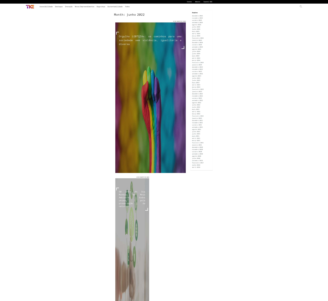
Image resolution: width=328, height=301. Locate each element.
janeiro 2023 (197, 92)
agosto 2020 (196, 156)
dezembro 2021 (197, 120)
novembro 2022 (197, 96)
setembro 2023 (197, 74)
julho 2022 (196, 105)
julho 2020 (196, 158)
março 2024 (196, 60)
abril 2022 (196, 112)
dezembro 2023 (197, 67)
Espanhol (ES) (208, 2)
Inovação (69, 7)
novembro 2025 (197, 18)
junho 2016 (196, 165)
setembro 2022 (197, 100)
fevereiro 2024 (198, 63)
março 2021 (196, 141)
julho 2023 (196, 78)
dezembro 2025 (197, 16)
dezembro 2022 (197, 94)
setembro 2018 (197, 161)
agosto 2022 (196, 103)
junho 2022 (196, 107)
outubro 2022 (197, 98)
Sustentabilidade (115, 7)
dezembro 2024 (197, 43)
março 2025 (196, 36)
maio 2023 (195, 83)
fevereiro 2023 (198, 89)
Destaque (59, 7)
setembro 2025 (197, 22)
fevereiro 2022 (198, 116)
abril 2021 (196, 138)
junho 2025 (196, 29)
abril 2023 (196, 85)
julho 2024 (196, 51)
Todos (127, 7)
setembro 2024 (197, 47)
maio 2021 (195, 136)
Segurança (101, 7)
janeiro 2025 (197, 40)
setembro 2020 (197, 154)
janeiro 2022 (197, 118)
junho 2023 (196, 80)
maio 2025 (195, 31)
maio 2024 (195, 56)
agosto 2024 (196, 49)
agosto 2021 (196, 129)
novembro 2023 (197, 69)
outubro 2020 (197, 152)
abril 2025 (196, 34)
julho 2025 (196, 27)
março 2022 (196, 114)
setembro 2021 (197, 127)
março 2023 (196, 87)
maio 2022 (195, 109)
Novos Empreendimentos (84, 7)
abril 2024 (196, 58)
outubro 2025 (197, 20)
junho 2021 (196, 134)
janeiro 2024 (197, 65)
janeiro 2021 (197, 145)
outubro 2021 (197, 125)
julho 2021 (196, 132)
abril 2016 (196, 167)
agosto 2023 (196, 76)
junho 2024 (196, 54)
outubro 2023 (197, 71)
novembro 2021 (197, 123)
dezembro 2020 (197, 147)
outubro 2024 (197, 45)
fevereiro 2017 (198, 163)
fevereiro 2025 (198, 38)
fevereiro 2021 (198, 143)
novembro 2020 (197, 149)
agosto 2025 (196, 25)
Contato (189, 2)
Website (197, 2)
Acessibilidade (46, 7)
